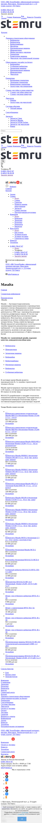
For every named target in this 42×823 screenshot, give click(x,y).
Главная (9, 189)
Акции (3, 720)
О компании (5, 682)
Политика (5, 686)
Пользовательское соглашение (12, 726)
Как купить (19, 232)
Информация (6, 718)
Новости (4, 722)
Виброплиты (10, 346)
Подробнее (9, 423)
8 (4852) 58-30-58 (7, 12)
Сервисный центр (8, 692)
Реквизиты (5, 688)
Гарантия (4, 714)
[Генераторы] (22, 76)
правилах (21, 814)
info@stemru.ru (13, 274)
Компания (18, 218)
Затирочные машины (13, 353)
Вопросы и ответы (8, 716)
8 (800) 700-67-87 (7, 10)
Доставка (4, 712)
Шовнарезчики (11, 349)
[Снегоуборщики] (22, 110)
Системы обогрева (8, 704)
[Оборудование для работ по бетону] (22, 60)
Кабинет (13, 187)
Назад (17, 198)
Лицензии (5, 684)
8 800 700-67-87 (7, 762)
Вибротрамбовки (11, 361)
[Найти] (2, 133)
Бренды (4, 690)
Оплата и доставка (8, 708)
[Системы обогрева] (22, 104)
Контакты (4, 754)
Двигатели (5, 706)
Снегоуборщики (7, 702)
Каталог (9, 191)
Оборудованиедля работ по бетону (14, 698)
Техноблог (5, 724)
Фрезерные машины (13, 365)
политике (25, 812)
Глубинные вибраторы (14, 372)
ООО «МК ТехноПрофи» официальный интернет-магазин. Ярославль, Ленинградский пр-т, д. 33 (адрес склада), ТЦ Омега (20, 4)
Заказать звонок (7, 175)
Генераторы (5, 700)
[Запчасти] (22, 114)
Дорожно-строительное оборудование (15, 696)
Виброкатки (10, 368)
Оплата (3, 710)
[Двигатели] (22, 96)
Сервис (17, 200)
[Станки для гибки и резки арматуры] (22, 88)
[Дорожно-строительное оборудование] (22, 36)
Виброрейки (10, 357)
